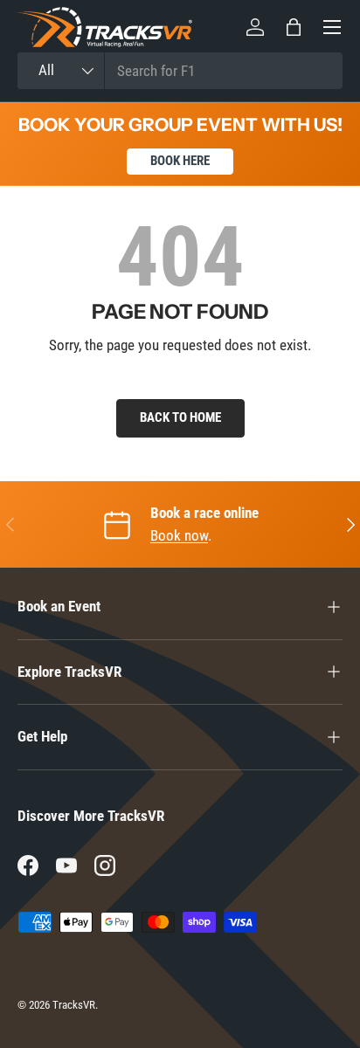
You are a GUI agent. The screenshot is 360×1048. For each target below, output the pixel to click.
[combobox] (180, 70)
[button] (293, 27)
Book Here (180, 161)
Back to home (180, 417)
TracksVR (73, 1004)
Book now (179, 535)
